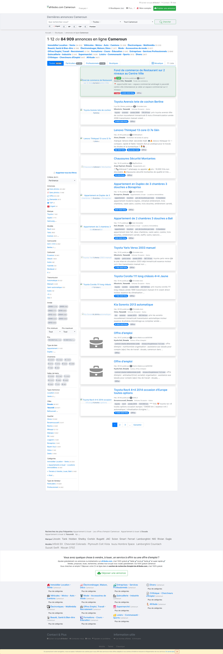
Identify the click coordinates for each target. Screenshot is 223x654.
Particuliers (74, 63)
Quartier (50, 416)
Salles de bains (53, 373)
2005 (63, 306)
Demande (55, 199)
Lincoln (56, 539)
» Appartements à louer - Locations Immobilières (61, 466)
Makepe (52, 433)
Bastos (52, 426)
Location (53, 393)
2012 (52, 315)
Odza (51, 450)
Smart (123, 539)
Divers (156, 585)
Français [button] (82, 8)
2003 (63, 319)
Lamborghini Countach (148, 544)
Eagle (169, 539)
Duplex (51, 352)
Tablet (110, 646)
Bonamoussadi (55, 422)
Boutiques (117, 8)
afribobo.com (106, 561)
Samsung (51, 221)
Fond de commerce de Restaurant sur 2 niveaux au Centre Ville (139, 72)
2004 (62, 315)
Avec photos (57, 189)
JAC (108, 539)
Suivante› (137, 425)
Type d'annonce (53, 390)
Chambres (51, 357)
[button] (144, 8)
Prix (48, 337)
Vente (51, 396)
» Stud (50, 475)
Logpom (53, 440)
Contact (166, 3)
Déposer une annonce (113, 573)
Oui (49, 298)
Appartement (54, 348)
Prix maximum (67, 328)
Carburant (51, 252)
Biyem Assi (54, 447)
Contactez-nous (77, 639)
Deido (52, 453)
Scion (115, 539)
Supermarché (127, 606)
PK (50, 436)
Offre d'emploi (123, 333)
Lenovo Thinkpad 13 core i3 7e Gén (136, 130)
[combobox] (106, 22)
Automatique (54, 280)
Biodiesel (51, 269)
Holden (73, 539)
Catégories (51, 458)
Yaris (51, 232)
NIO (154, 539)
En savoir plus (170, 651)
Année (49, 303)
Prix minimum (52, 328)
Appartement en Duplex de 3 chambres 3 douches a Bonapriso (140, 185)
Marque (50, 211)
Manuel (52, 284)
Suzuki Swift (52, 547)
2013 (52, 323)
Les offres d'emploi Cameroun (106, 531)
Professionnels (95, 63)
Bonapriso (53, 443)
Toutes (55, 63)
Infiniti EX (57, 544)
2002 (52, 311)
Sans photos (56, 192)
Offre (54, 196)
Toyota (52, 214)
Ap (76, 534)
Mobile (101, 646)
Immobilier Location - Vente (61, 462)
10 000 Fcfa (69, 340)
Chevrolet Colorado (75, 544)
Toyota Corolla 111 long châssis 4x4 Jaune (141, 276)
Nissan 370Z (68, 547)
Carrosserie (51, 241)
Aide (174, 3)
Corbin (91, 539)
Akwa (52, 419)
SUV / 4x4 (53, 244)
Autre (50, 262)
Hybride (51, 266)
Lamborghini (143, 539)
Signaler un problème (101, 639)
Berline (51, 247)
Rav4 (51, 229)
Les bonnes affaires (123, 639)
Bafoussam (52, 411)
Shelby (82, 539)
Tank (64, 539)
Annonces (51, 186)
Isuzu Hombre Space (123, 544)
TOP (52, 203)
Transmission (52, 277)
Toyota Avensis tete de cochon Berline (138, 101)
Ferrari (131, 539)
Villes (49, 401)
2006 (52, 319)
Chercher (166, 22)
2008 (52, 306)
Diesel (52, 259)
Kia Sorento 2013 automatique (133, 304)
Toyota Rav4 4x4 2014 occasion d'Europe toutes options (140, 391)
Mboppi (52, 429)
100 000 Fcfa (54, 340)
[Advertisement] (62, 105)
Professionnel (55, 487)
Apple (51, 218)
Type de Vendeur (53, 481)
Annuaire (137, 639)
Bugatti (100, 539)
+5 (49, 294)
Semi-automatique (56, 287)
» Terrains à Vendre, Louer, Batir (62, 471)
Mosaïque (158, 63)
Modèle (50, 226)
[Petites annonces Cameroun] (61, 8)
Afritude (157, 604)
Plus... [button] (130, 8)
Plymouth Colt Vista (99, 544)
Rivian (160, 539)
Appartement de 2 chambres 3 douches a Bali (143, 218)
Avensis (53, 236)
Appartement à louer (82, 531)
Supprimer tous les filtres (66, 173)
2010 (62, 311)
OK (177, 652)
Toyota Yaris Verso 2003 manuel (135, 247)
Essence (53, 255)
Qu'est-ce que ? (150, 3)
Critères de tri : (53, 177)
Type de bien (52, 345)
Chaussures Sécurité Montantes (134, 158)
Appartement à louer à (134, 531)
